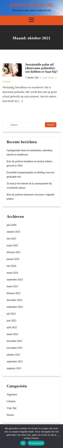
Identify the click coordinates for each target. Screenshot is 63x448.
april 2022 (12, 327)
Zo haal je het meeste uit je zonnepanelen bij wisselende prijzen (29, 185)
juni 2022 (11, 320)
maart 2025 (12, 245)
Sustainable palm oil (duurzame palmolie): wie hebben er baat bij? (41, 68)
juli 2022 (11, 313)
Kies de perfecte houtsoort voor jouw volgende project (30, 196)
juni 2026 (11, 225)
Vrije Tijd (11, 408)
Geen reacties (48, 77)
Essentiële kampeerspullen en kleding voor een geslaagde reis (30, 174)
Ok (23, 443)
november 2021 (15, 347)
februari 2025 (13, 252)
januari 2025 (13, 259)
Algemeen (12, 394)
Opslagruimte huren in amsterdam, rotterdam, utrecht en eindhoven (30, 152)
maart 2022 (12, 334)
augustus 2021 (14, 368)
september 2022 (15, 306)
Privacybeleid (36, 443)
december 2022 (14, 300)
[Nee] (59, 436)
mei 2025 (11, 238)
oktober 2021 (13, 354)
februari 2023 (13, 293)
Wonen (10, 415)
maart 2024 (12, 272)
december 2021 (14, 341)
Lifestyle (6, 81)
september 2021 (15, 361)
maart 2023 (12, 286)
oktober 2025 (13, 231)
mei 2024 (11, 265)
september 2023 (15, 279)
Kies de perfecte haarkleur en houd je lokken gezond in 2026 (29, 163)
